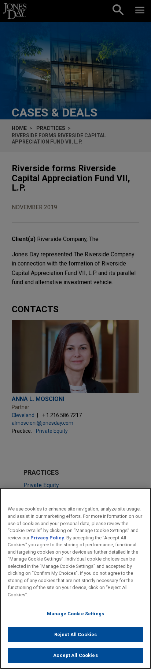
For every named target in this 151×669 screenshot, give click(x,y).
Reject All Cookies (75, 634)
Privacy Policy (47, 537)
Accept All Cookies (75, 655)
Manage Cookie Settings (75, 613)
